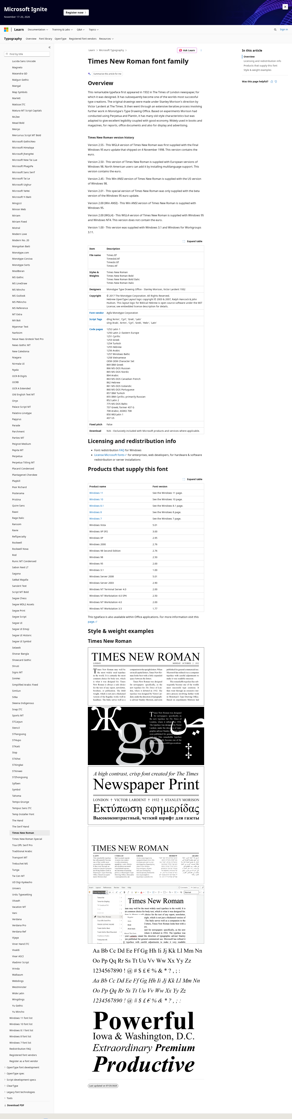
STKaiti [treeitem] (16, 746)
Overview (249, 56)
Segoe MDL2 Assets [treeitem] (23, 604)
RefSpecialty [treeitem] (19, 536)
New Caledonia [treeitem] (20, 351)
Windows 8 (95, 512)
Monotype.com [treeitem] (20, 252)
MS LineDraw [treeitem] (19, 283)
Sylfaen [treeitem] (16, 783)
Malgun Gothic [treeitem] (20, 79)
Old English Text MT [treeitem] (23, 394)
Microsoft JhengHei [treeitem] (23, 153)
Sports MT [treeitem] (18, 715)
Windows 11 (96, 492)
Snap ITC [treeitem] (17, 709)
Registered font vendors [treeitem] (23, 1055)
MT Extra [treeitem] (17, 314)
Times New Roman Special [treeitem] (27, 838)
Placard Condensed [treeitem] (23, 468)
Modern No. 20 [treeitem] (20, 240)
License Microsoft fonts (109, 455)
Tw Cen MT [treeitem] (18, 876)
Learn (92, 50)
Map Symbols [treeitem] (19, 92)
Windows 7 (95, 518)
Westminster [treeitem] (19, 987)
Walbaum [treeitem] (17, 974)
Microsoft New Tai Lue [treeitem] (24, 159)
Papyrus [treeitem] (16, 419)
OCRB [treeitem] (15, 382)
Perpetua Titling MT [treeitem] (23, 462)
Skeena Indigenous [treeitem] (23, 703)
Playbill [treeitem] (16, 480)
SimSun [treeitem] (16, 690)
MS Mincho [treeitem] (18, 289)
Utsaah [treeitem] (16, 900)
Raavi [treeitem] (15, 511)
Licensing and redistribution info (262, 61)
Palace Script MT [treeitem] (21, 406)
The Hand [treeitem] (17, 820)
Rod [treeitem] (14, 555)
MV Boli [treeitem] (16, 320)
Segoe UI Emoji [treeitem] (20, 629)
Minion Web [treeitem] (19, 209)
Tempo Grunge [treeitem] (20, 801)
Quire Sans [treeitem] (18, 505)
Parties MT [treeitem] (18, 437)
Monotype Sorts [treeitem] (21, 265)
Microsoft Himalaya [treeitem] (23, 147)
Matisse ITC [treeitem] (18, 104)
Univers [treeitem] (16, 888)
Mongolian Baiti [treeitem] (21, 246)
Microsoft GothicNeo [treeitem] (23, 141)
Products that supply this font (260, 65)
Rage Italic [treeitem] (18, 518)
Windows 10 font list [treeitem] (20, 1024)
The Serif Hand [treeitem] (20, 826)
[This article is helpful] (272, 81)
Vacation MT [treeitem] (19, 906)
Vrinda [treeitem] (16, 968)
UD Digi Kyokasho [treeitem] (22, 882)
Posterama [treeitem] (18, 493)
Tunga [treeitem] (15, 869)
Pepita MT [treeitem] (17, 450)
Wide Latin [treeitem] (18, 993)
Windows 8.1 (96, 505)
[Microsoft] (6, 29)
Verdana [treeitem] (17, 919)
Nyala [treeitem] (15, 369)
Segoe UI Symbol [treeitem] (21, 641)
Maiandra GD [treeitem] (19, 73)
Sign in (284, 29)
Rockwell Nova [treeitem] (20, 548)
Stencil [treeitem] (16, 727)
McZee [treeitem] (16, 116)
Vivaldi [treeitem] (16, 950)
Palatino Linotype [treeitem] (22, 413)
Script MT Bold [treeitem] (20, 592)
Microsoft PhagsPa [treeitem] (22, 166)
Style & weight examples (257, 70)
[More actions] (201, 50)
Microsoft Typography (111, 50)
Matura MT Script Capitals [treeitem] (27, 110)
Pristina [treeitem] (16, 499)
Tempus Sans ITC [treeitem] (22, 808)
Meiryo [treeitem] (16, 129)
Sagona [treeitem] (16, 573)
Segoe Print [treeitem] (18, 610)
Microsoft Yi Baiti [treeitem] (21, 197)
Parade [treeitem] (16, 425)
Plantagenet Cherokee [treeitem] (24, 474)
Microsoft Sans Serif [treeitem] (23, 172)
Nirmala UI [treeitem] (18, 363)
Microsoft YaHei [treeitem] (21, 190)
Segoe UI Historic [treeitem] (22, 635)
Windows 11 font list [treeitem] (20, 1018)
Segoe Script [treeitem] (19, 616)
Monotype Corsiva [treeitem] (22, 258)
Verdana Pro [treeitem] (19, 925)
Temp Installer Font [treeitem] (23, 814)
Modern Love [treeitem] (19, 234)
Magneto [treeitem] (17, 67)
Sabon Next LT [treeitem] (20, 567)
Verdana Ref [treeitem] (19, 931)
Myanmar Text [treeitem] (20, 326)
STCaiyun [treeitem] (17, 721)
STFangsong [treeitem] (19, 734)
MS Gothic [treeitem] (18, 277)
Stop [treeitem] (14, 752)
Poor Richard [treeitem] (19, 487)
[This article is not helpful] (276, 81)
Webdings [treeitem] (18, 981)
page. (91, 622)
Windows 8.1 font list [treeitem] (21, 1030)
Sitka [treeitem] (15, 697)
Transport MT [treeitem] (19, 857)
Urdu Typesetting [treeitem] (22, 894)
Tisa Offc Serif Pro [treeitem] (22, 845)
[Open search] (275, 30)
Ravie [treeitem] (15, 530)
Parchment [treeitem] (18, 431)
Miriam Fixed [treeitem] (19, 221)
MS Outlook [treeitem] (18, 295)
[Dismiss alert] (285, 6)
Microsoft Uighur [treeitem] (21, 184)
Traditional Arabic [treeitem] (22, 851)
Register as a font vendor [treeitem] (23, 1061)
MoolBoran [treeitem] (18, 271)
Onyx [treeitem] (15, 400)
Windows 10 (96, 499)
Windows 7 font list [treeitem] (20, 1042)
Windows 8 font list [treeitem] (20, 1036)
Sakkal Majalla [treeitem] (20, 579)
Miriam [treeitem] (16, 215)
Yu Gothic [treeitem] (17, 1005)
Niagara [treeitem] (16, 357)
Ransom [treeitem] (16, 524)
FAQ (121, 450)
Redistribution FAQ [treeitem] (20, 1048)
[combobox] (27, 54)
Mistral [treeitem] (16, 227)
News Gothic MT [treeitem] (21, 345)
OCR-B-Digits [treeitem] (19, 376)
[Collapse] (50, 47)
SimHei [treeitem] (16, 678)
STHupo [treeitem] (16, 740)
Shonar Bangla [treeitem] (20, 653)
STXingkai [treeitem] (17, 764)
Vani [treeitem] (14, 913)
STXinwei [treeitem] (17, 771)
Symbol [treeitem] (16, 789)
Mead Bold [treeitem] (18, 122)
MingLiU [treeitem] (17, 203)
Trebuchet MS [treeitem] (20, 863)
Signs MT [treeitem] (17, 672)
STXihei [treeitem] (16, 758)
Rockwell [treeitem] (17, 542)
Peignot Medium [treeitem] (21, 443)
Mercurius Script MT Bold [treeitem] (26, 135)
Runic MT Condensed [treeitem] (24, 561)
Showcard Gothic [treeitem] (21, 660)
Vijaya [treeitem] (15, 937)
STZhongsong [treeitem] (20, 777)
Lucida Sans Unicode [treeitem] (24, 61)
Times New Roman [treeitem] (23, 832)
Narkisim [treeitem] (17, 332)
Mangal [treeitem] (16, 85)
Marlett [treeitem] (16, 98)
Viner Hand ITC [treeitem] (20, 943)
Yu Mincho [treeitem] (18, 1011)
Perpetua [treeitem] (17, 456)
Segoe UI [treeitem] (17, 623)
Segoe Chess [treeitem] (19, 598)
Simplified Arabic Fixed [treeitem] (25, 684)
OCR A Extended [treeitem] (21, 388)
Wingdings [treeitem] (18, 999)
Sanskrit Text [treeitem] (19, 585)
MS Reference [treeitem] (20, 308)
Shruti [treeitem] (15, 666)
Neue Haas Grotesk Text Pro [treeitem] (27, 339)
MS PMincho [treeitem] (19, 302)
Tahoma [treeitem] (16, 795)
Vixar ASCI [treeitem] (18, 956)
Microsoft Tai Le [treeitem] (21, 178)
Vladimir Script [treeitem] (20, 962)
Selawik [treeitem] (16, 647)
